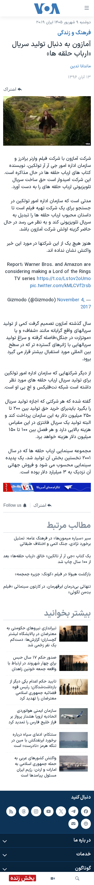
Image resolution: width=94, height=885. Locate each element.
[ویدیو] (53, 878)
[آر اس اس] (11, 811)
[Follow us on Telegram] (73, 811)
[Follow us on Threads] (24, 811)
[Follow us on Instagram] (36, 811)
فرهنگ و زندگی (74, 33)
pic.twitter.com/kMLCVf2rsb (60, 285)
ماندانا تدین (80, 66)
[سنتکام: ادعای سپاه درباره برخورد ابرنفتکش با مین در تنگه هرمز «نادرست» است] (73, 740)
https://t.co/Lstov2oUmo (64, 278)
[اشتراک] (73, 824)
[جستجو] (77, 878)
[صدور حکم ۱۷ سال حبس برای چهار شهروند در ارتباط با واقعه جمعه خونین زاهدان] (73, 663)
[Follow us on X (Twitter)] (61, 811)
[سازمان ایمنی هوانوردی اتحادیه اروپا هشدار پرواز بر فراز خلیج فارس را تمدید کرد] (73, 716)
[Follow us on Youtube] (49, 811)
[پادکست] (86, 824)
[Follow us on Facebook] (86, 811)
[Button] (12, 89)
